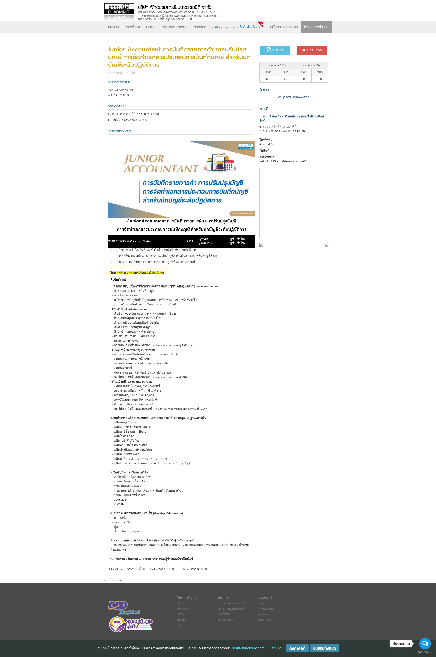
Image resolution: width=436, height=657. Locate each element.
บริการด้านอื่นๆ (226, 620)
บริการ (150, 27)
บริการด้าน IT (225, 614)
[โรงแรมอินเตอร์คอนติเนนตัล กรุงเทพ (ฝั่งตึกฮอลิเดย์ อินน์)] (261, 244)
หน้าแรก (113, 27)
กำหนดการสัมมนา (316, 27)
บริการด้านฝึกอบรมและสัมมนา (233, 603)
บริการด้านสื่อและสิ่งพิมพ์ (231, 609)
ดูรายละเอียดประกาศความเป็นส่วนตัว (256, 648)
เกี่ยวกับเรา (132, 27)
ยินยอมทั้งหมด (324, 648)
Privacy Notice (266, 609)
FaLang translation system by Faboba (114, 581)
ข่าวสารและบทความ (174, 27)
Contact (262, 603)
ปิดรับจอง (314, 50)
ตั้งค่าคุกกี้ (297, 648)
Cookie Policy (265, 620)
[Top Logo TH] (208, 12)
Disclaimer (264, 614)
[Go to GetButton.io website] (425, 652)
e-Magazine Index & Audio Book (236, 27)
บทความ (181, 620)
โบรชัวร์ (277, 50)
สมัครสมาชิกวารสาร (284, 27)
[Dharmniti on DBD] (124, 608)
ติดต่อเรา (200, 27)
